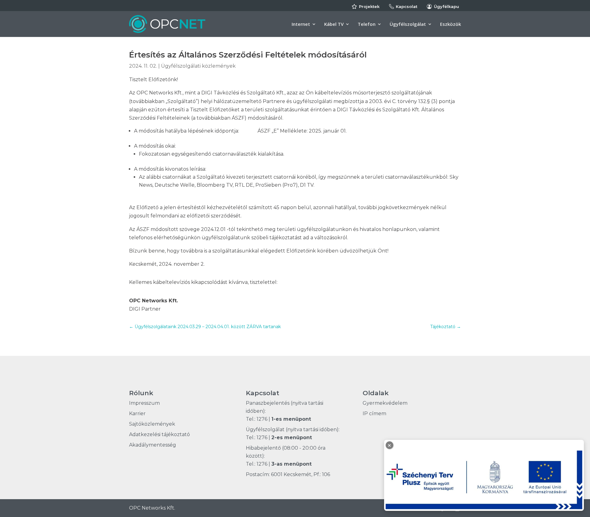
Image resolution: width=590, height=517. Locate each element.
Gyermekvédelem (385, 403)
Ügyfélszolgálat (408, 24)
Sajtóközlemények (152, 424)
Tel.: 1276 (256, 419)
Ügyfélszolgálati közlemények (198, 66)
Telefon (367, 24)
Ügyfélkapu (446, 6)
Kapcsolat (406, 6)
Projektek (369, 6)
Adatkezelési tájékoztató (159, 434)
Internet (301, 24)
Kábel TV (334, 24)
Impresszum (144, 403)
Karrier (137, 413)
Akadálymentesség (152, 445)
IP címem (374, 413)
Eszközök (450, 24)
